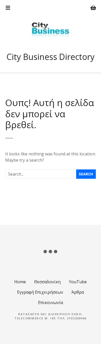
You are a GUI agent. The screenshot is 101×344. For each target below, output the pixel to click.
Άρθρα (77, 292)
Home (20, 282)
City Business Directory (50, 56)
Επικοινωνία (50, 302)
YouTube (78, 282)
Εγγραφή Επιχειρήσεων (40, 292)
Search (86, 173)
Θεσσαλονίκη (47, 282)
